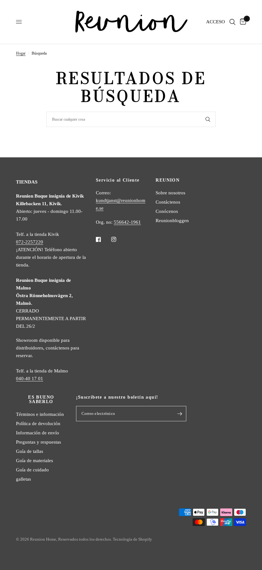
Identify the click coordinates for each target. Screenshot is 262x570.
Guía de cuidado (32, 469)
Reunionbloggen (172, 220)
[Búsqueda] (232, 22)
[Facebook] (103, 239)
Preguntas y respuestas (38, 442)
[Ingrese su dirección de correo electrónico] (179, 413)
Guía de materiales (34, 460)
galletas (23, 479)
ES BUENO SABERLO (41, 399)
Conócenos (167, 211)
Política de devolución (38, 423)
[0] (242, 22)
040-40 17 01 (29, 378)
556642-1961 (127, 222)
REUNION (168, 180)
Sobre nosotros (170, 192)
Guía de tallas (29, 451)
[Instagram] (118, 239)
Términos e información (40, 414)
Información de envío (37, 432)
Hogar (21, 53)
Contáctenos (168, 202)
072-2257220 (29, 241)
